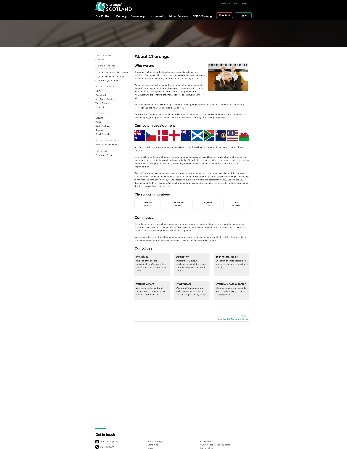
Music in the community (106, 144)
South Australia (102, 126)
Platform (103, 16)
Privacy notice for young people (215, 444)
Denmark (99, 130)
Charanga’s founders (105, 155)
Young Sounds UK (103, 103)
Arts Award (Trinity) (104, 99)
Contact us (152, 444)
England (99, 117)
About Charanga (229, 3)
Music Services (178, 16)
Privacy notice (206, 441)
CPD (202, 16)
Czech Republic (102, 134)
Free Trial (224, 15)
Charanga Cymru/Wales (106, 80)
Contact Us (246, 3)
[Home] (113, 7)
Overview (100, 59)
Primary (121, 16)
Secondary (138, 16)
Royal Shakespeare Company (109, 76)
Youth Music (101, 95)
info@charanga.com (109, 441)
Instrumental (157, 16)
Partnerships (101, 107)
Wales (98, 121)
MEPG (98, 91)
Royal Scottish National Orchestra (111, 72)
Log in (243, 15)
